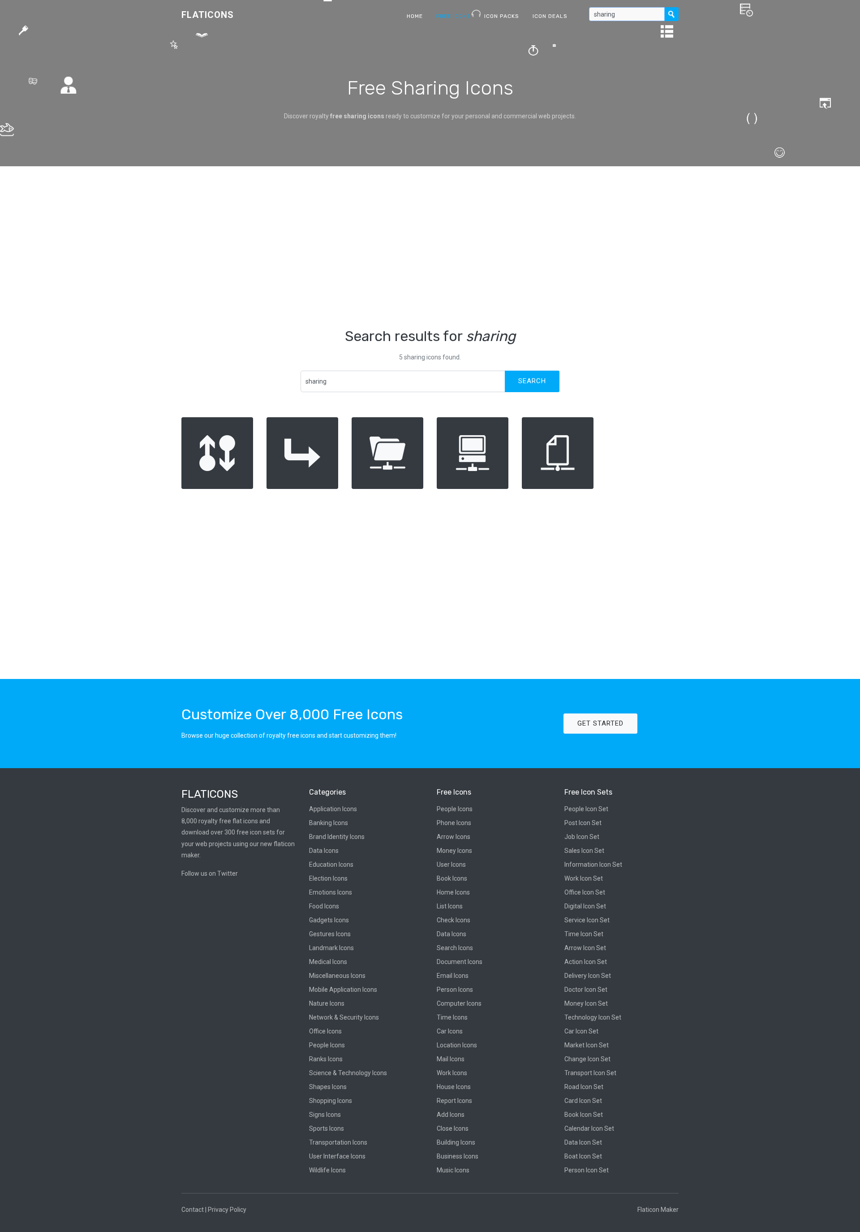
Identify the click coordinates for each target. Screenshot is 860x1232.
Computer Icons (459, 1003)
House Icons (454, 1086)
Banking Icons (328, 822)
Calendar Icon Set (589, 1128)
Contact (192, 1209)
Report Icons (454, 1100)
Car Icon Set (581, 1031)
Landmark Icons (331, 947)
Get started (600, 723)
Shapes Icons (328, 1086)
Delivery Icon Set (587, 975)
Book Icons (452, 878)
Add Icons (450, 1114)
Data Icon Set (583, 1142)
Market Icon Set (586, 1045)
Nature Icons (326, 1003)
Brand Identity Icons (337, 836)
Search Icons (455, 947)
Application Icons (333, 809)
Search (532, 381)
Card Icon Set (583, 1100)
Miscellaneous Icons (337, 975)
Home (415, 16)
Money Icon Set (586, 1003)
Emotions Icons (330, 892)
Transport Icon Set (590, 1072)
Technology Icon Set (592, 1017)
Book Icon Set (583, 1114)
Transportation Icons (338, 1142)
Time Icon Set (583, 934)
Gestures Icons (330, 934)
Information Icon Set (593, 864)
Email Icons (453, 975)
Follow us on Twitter (209, 873)
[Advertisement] (430, 247)
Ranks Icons (326, 1059)
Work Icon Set (583, 878)
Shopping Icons (330, 1100)
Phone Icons (454, 822)
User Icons (451, 864)
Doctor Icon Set (585, 989)
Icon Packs (501, 16)
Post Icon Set (583, 822)
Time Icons (452, 1017)
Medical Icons (328, 961)
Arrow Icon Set (585, 947)
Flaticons (207, 14)
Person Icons (455, 989)
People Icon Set (586, 809)
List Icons (450, 906)
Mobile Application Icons (343, 989)
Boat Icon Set (583, 1156)
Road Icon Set (583, 1086)
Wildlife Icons (327, 1170)
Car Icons (450, 1031)
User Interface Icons (337, 1156)
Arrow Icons (453, 836)
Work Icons (452, 1072)
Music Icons (453, 1170)
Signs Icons (325, 1114)
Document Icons (459, 961)
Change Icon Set (587, 1059)
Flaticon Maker (658, 1209)
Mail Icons (450, 1059)
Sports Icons (326, 1128)
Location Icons (457, 1045)
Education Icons (331, 864)
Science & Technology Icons (348, 1072)
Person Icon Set (586, 1170)
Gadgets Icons (329, 920)
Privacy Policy (227, 1209)
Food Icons (324, 906)
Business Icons (457, 1156)
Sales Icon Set (584, 850)
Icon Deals (550, 16)
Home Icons (453, 892)
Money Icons (454, 850)
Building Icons (456, 1142)
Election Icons (328, 878)
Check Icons (453, 920)
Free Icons (453, 16)
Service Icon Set (587, 920)
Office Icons (325, 1031)
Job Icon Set (581, 836)
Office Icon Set (584, 892)
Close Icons (453, 1128)
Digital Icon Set (585, 906)
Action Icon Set (585, 961)
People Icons (327, 1045)
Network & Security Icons (344, 1017)
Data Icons (324, 850)
